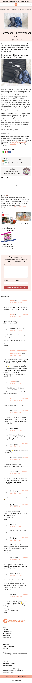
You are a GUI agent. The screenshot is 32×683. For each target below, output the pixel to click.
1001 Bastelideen (7, 633)
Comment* (7, 265)
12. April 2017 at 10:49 (16, 460)
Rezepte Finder (7, 635)
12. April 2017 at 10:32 (16, 446)
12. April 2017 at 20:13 (16, 526)
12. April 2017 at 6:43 (16, 303)
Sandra (13, 381)
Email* (18, 280)
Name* (6, 280)
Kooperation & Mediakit (9, 663)
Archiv (4, 627)
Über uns (5, 661)
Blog (8, 9)
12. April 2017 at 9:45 (16, 430)
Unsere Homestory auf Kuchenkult (8, 229)
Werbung (5, 648)
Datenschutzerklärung (8, 646)
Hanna (13, 399)
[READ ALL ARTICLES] (20, 207)
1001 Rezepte (6, 639)
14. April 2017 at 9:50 (16, 575)
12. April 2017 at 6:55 (16, 330)
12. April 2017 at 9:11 (15, 413)
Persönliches (13, 9)
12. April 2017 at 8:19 (16, 383)
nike (12, 300)
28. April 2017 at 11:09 (16, 596)
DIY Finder (5, 629)
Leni (12, 314)
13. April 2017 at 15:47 (16, 559)
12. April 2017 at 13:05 (16, 493)
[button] (3, 152)
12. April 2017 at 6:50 (16, 316)
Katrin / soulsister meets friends (17, 351)
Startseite (3, 9)
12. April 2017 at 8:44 (16, 401)
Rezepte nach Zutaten (8, 637)
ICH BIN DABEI (25, 1)
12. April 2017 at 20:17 (16, 540)
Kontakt (5, 667)
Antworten (25, 300)
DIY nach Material (7, 631)
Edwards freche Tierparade (18, 142)
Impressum (6, 644)
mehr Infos (13, 144)
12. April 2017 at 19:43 (16, 507)
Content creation (7, 665)
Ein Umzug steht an (23, 223)
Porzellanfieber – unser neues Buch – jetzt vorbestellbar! (8, 246)
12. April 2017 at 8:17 (15, 355)
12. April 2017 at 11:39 (16, 473)
